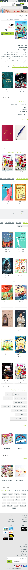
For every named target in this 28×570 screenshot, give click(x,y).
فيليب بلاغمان (20, 251)
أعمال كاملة (23, 497)
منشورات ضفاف (8, 398)
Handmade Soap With (7, 480)
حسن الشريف (6, 382)
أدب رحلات (17, 494)
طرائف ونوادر (13, 503)
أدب (2, 491)
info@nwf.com (24, 549)
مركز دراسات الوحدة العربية (20, 402)
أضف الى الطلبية (8, 34)
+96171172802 (24, 548)
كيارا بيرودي (20, 278)
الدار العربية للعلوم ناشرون (20, 394)
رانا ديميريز (7, 251)
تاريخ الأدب (17, 500)
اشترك (9, 561)
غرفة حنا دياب (7, 328)
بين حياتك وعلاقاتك (20, 328)
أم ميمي (7, 202)
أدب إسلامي (23, 494)
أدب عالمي (4, 494)
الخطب (23, 500)
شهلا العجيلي (7, 330)
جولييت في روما (21, 172)
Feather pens (21, 142)
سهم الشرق (7, 90)
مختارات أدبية (23, 505)
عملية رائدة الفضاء (21, 90)
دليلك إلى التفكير (21, 249)
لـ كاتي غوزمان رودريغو (21, 92)
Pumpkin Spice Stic (20, 480)
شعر (19, 503)
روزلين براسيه (23, 18)
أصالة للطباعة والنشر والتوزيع (19, 406)
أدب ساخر (10, 494)
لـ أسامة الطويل (7, 92)
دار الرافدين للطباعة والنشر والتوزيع (18, 419)
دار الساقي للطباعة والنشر (20, 398)
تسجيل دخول (23, 1)
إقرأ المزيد (25, 62)
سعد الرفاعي (20, 330)
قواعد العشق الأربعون (21, 202)
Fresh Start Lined (7, 142)
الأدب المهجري (5, 497)
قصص (4, 503)
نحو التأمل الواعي (21, 275)
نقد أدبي (14, 508)
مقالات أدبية (9, 505)
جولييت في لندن (7, 172)
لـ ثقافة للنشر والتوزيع (22, 226)
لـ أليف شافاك (21, 204)
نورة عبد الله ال (6, 278)
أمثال (18, 497)
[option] (20, 81)
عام (8, 503)
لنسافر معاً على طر (21, 302)
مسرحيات (16, 505)
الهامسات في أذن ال (20, 354)
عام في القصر (7, 249)
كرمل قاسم (7, 356)
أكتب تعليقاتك (23, 214)
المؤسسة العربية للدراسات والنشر (18, 411)
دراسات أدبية (10, 500)
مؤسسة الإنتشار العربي (21, 415)
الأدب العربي (12, 497)
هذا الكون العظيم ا (7, 380)
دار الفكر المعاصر (6, 406)
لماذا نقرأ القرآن (7, 354)
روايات (23, 503)
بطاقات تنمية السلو (7, 448)
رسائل (4, 500)
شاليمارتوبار (7, 275)
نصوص (3, 505)
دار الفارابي (9, 394)
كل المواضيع (6, 491)
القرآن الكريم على (21, 448)
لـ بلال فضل (7, 204)
